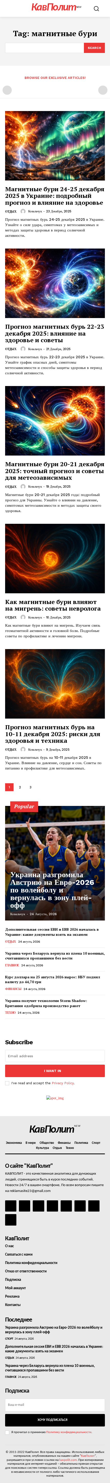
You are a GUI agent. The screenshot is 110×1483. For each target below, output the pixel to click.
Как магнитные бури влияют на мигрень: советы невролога (53, 605)
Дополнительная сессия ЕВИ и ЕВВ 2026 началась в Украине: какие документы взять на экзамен (52, 932)
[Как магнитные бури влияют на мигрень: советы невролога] (55, 558)
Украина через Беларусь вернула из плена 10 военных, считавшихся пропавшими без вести (55, 956)
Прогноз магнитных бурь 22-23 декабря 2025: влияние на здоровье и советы (54, 333)
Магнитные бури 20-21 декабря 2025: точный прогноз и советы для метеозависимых (54, 471)
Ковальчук (35, 211)
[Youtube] (10, 1219)
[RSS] (52, 1206)
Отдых (11, 211)
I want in (52, 1071)
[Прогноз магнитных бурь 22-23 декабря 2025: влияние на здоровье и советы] (55, 283)
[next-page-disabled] (102, 90)
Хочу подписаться (52, 1420)
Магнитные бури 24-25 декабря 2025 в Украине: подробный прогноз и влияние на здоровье (54, 196)
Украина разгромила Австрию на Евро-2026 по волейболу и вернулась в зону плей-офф (52, 890)
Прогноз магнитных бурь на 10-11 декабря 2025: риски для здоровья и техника (52, 734)
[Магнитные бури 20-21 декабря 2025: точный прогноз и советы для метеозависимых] (55, 421)
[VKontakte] (94, 1206)
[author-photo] (23, 211)
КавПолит (88, 1456)
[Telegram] (66, 1206)
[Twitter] (80, 1206)
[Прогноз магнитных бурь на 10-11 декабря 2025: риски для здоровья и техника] (55, 684)
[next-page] (41, 787)
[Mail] (38, 1206)
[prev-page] (7, 90)
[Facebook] (10, 1206)
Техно (10, 1012)
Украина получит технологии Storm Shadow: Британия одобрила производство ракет (46, 1003)
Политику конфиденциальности (68, 1432)
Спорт (9, 1338)
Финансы (13, 989)
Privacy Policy (63, 1083)
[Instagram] (24, 1206)
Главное (12, 965)
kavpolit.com (68, 1460)
